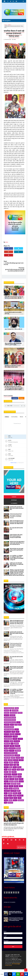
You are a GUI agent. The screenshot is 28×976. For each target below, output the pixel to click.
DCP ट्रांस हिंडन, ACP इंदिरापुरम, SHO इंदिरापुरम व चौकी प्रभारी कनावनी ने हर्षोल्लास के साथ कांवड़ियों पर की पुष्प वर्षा (16, 557)
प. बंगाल (14, 769)
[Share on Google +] (8, 251)
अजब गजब (6, 715)
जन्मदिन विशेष (17, 750)
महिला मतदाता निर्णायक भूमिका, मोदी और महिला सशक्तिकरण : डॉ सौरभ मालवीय (13, 344)
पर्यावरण (6, 771)
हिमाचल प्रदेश (20, 800)
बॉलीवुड (19, 776)
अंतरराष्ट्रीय (12, 715)
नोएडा (6, 769)
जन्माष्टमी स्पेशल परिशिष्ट (9, 755)
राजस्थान (11, 786)
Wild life (20, 712)
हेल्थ (5, 802)
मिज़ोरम (16, 781)
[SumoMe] (26, 974)
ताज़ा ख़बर (6, 764)
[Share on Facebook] (8, 248)
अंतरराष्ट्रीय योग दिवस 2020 (10, 717)
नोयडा (10, 769)
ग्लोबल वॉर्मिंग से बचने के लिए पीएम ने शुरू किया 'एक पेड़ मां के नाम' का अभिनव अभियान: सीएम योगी (14, 297)
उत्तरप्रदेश (15, 736)
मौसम (19, 783)
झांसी (5, 760)
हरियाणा (15, 800)
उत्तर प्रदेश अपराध (8, 736)
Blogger (21, 398)
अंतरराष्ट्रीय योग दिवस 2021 (10, 720)
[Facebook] (6, 974)
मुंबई (8, 783)
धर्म (17, 764)
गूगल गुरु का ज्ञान (12, 748)
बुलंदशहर (14, 776)
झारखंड (18, 757)
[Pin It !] (8, 255)
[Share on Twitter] (18, 248)
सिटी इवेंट (6, 797)
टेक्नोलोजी (21, 760)
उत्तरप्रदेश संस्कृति (8, 738)
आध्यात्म (16, 729)
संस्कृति (14, 795)
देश (14, 764)
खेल (12, 743)
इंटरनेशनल (12, 734)
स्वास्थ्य (6, 800)
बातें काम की (14, 774)
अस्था (20, 724)
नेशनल (15, 767)
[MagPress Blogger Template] (14, 11)
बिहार (5, 776)
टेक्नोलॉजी (15, 760)
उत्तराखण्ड (20, 738)
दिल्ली (11, 764)
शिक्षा (19, 793)
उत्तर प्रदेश (18, 734)
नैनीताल (19, 767)
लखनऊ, (14, 39)
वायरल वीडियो (13, 790)
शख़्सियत (15, 793)
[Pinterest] (22, 974)
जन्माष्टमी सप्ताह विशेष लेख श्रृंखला (11, 753)
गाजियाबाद (6, 745)
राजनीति (6, 786)
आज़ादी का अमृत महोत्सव (9, 729)
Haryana (6, 710)
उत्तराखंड (15, 738)
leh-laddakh (15, 710)
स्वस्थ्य (15, 797)
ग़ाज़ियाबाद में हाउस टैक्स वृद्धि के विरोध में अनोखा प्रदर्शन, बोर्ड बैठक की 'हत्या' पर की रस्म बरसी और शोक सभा (17, 543)
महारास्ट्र (11, 781)
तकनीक (6, 762)
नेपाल (11, 767)
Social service (13, 712)
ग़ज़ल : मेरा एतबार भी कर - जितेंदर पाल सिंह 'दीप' (13, 329)
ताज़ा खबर (16, 762)
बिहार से (9, 776)
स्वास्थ (19, 797)
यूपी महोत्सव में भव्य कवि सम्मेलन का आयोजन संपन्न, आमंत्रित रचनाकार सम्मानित (13, 366)
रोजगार (6, 788)
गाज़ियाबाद (12, 745)
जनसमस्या (11, 750)
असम (16, 724)
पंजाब (18, 769)
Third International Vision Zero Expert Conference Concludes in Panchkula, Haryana (16, 515)
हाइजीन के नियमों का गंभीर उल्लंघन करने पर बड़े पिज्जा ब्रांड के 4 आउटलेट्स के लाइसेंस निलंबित (16, 536)
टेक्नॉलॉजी (10, 760)
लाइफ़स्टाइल (7, 790)
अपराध (12, 724)
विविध (19, 790)
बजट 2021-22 (8, 774)
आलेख (13, 731)
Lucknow (7, 712)
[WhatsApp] (18, 974)
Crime (16, 708)
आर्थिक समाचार (7, 731)
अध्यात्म (18, 722)
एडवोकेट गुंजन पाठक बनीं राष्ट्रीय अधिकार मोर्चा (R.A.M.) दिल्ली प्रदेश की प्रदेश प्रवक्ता (16, 564)
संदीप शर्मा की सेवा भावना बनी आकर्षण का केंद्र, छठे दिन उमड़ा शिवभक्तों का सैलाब (16, 550)
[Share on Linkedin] (18, 251)
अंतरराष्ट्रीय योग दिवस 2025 (10, 722)
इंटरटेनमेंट (6, 734)
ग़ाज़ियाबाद (17, 745)
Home (5, 24)
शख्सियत (10, 793)
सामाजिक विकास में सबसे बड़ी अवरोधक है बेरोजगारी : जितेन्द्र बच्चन (14, 33)
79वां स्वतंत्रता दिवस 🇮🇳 (9, 708)
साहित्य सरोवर (20, 795)
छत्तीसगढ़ (6, 750)
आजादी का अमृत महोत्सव (9, 727)
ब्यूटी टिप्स (6, 779)
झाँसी (22, 757)
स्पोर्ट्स (11, 797)
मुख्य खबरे (21, 781)
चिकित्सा (18, 748)
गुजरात (6, 748)
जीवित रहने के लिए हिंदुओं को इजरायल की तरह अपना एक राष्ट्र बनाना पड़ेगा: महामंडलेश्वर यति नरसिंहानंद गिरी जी (17, 522)
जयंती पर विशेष (7, 757)
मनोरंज (16, 779)
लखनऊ (9, 24)
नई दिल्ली (6, 767)
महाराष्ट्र (6, 781)
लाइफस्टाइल (16, 788)
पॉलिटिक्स (14, 771)
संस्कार (10, 795)
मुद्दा (5, 783)
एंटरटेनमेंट (6, 741)
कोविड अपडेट (7, 743)
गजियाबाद (16, 743)
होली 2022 (10, 802)
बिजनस (20, 774)
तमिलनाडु (11, 762)
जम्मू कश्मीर (17, 755)
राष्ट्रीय (20, 786)
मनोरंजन (21, 779)
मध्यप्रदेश (11, 779)
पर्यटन (22, 769)
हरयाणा (10, 800)
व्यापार (6, 793)
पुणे (9, 771)
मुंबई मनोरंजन (13, 783)
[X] (10, 974)
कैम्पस (11, 741)
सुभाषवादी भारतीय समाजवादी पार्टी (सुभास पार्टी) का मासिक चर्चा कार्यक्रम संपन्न (17, 508)
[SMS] (14, 974)
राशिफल (16, 786)
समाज (6, 795)
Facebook (15, 398)
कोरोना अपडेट (16, 741)
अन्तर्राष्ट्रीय (7, 724)
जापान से (13, 757)
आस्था (17, 731)
